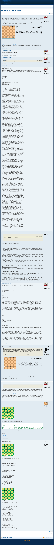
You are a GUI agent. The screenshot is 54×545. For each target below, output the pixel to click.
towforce (5, 385)
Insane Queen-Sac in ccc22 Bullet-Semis (11, 10)
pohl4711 (5, 348)
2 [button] (50, 13)
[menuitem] (2, 5)
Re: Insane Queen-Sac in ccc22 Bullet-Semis (7, 50)
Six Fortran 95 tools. (4, 435)
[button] (52, 13)
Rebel (4, 60)
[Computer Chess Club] (7, 2)
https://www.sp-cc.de (4, 48)
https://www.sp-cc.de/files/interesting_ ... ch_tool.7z (9, 44)
